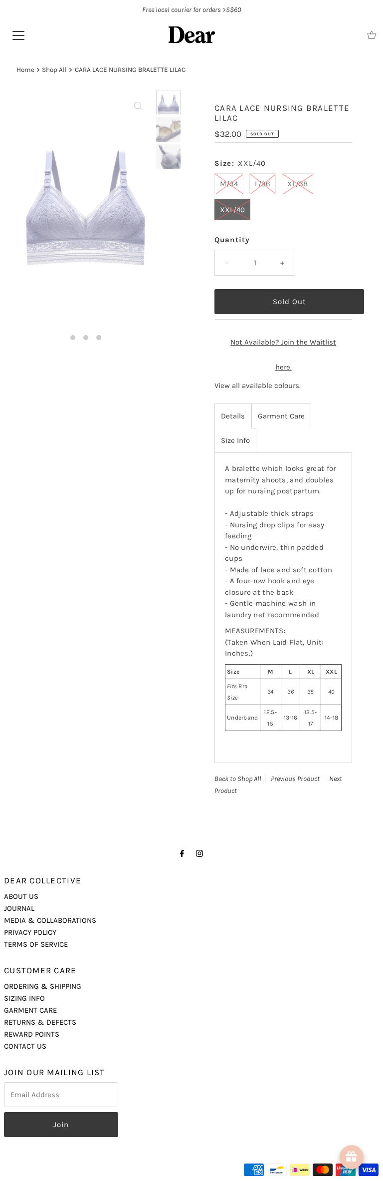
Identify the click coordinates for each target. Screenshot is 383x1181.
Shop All (54, 69)
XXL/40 (232, 209)
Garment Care (281, 415)
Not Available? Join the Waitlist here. (283, 355)
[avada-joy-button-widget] (351, 1157)
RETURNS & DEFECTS (40, 1022)
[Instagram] (199, 853)
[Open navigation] (18, 34)
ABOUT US (21, 896)
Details (233, 415)
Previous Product (295, 779)
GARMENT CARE (30, 1010)
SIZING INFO (24, 998)
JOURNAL (19, 908)
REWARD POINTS (31, 1034)
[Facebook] (182, 853)
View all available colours (256, 385)
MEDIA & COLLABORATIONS (50, 920)
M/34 (229, 183)
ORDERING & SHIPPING (42, 986)
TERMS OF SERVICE (36, 944)
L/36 (262, 183)
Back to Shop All (237, 779)
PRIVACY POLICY (30, 932)
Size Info (235, 440)
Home (25, 69)
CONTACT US (25, 1046)
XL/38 (297, 183)
